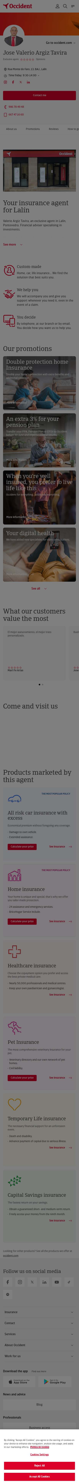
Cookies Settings (39, 1454)
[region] (39, 1456)
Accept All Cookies (39, 1477)
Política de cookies (39, 1447)
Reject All (39, 1466)
